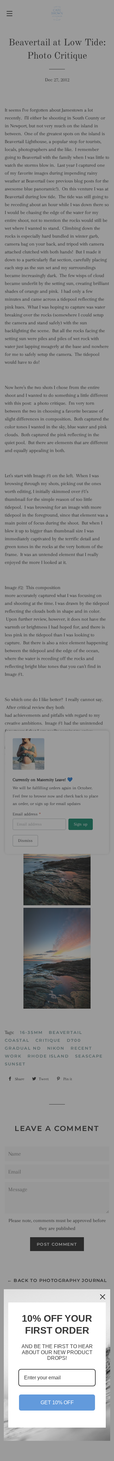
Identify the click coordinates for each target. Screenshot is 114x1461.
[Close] (102, 1296)
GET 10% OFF (57, 1402)
